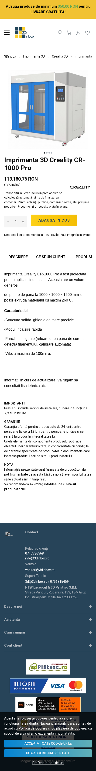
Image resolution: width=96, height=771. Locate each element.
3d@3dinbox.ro (36, 581)
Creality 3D (60, 56)
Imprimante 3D (34, 56)
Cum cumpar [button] (14, 632)
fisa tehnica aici (34, 386)
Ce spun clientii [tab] (51, 257)
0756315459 (59, 581)
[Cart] (69, 32)
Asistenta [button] (12, 619)
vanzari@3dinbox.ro (40, 570)
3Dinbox (10, 56)
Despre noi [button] (13, 606)
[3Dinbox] (30, 33)
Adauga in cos (54, 220)
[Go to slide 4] (51, 153)
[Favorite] (87, 32)
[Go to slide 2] (47, 153)
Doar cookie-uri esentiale (48, 753)
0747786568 (34, 553)
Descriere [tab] (18, 257)
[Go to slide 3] (49, 153)
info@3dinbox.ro (37, 558)
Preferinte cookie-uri (48, 763)
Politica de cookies (33, 728)
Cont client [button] (13, 645)
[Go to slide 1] (44, 153)
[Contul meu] (78, 32)
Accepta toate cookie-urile (48, 743)
